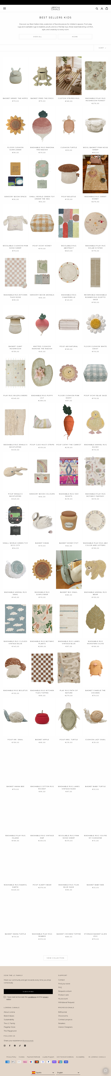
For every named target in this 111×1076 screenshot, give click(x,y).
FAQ (60, 987)
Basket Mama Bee (15, 786)
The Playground (10, 1031)
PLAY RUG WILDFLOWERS (15, 395)
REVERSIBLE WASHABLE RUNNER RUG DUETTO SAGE (95, 297)
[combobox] (43, 1072)
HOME (75, 37)
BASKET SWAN (42, 543)
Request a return (65, 991)
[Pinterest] (15, 1045)
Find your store (64, 984)
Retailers (61, 1023)
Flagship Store (9, 1027)
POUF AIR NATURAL (69, 346)
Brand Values (9, 1016)
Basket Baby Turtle (95, 786)
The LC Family (9, 1023)
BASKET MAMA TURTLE (15, 934)
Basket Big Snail (69, 592)
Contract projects (65, 1019)
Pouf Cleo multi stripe (42, 444)
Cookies (21, 1057)
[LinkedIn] (25, 1045)
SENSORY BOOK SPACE (15, 196)
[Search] (97, 8)
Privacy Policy (11, 1057)
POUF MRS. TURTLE (69, 739)
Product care (63, 995)
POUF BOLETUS (68, 196)
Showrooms (63, 1016)
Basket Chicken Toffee (69, 934)
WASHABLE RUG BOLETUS (15, 690)
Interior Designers (65, 1027)
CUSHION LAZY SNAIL (95, 739)
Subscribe (28, 991)
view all (37, 37)
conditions (32, 997)
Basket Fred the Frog (42, 98)
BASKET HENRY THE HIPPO (15, 98)
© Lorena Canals (97, 1057)
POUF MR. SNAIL (15, 739)
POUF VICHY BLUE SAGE (95, 395)
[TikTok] (20, 1045)
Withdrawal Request (66, 1002)
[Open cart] (107, 8)
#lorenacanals (27, 1041)
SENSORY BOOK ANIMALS (42, 295)
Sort (101, 48)
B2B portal (62, 1012)
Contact (61, 980)
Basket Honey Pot (68, 543)
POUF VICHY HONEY (42, 246)
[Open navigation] (4, 8)
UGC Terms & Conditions (65, 1057)
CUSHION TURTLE (69, 147)
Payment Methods (33, 1057)
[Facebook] (10, 1045)
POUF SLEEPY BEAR (42, 885)
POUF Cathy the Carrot (68, 444)
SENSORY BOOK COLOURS (42, 494)
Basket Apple (42, 739)
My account (63, 999)
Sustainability (9, 1019)
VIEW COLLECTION (55, 958)
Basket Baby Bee (95, 885)
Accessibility (80, 1057)
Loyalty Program (48, 1057)
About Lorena (9, 1012)
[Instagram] (4, 1045)
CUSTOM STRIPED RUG (69, 98)
